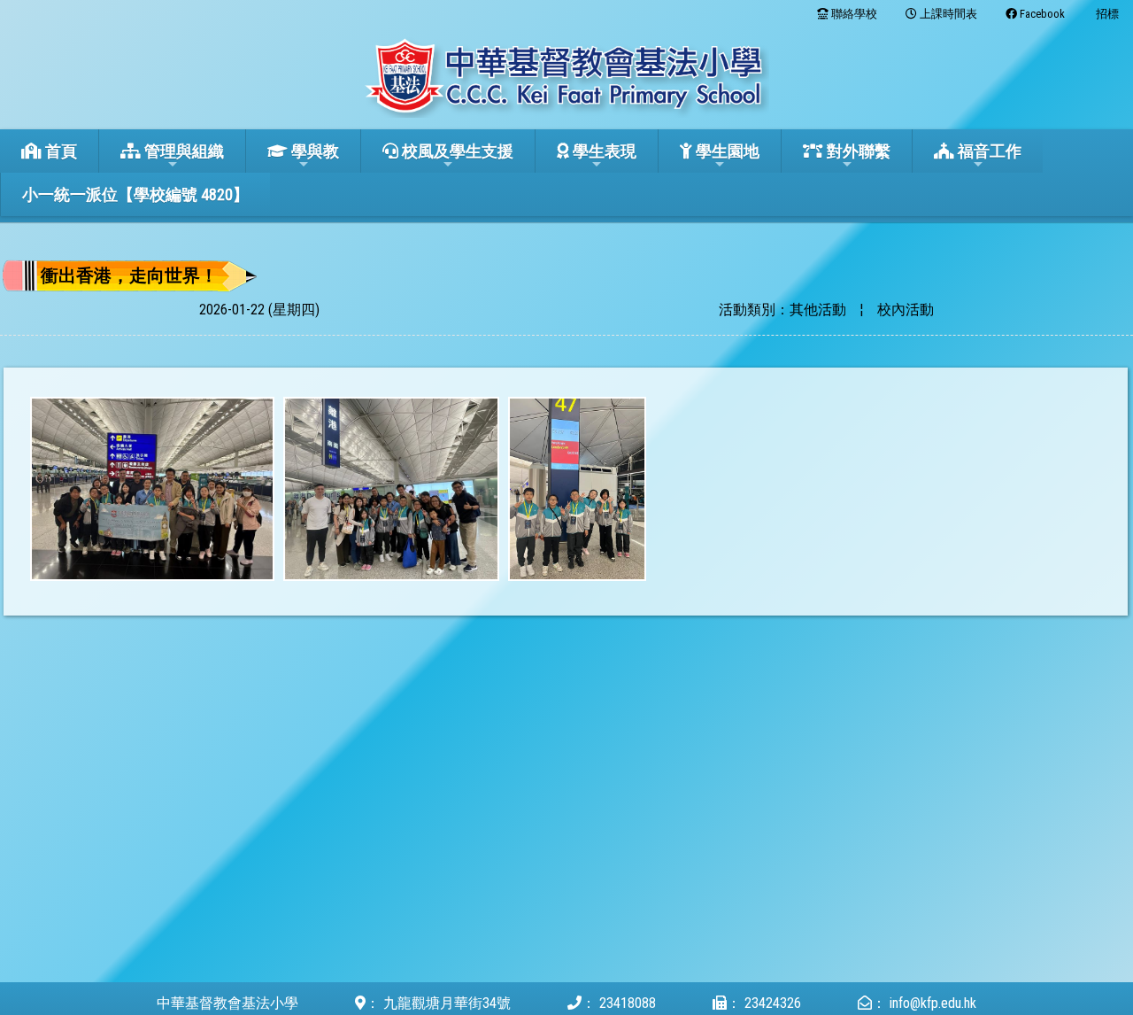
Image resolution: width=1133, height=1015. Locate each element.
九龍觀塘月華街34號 (447, 1003)
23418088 (627, 1003)
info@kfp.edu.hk (933, 1003)
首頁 (59, 151)
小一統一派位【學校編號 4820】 (135, 194)
